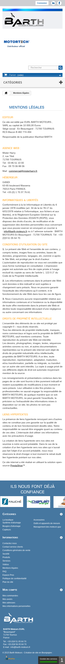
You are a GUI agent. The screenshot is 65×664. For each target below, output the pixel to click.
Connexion (42, 3)
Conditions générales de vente (16, 550)
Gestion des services (48, 659)
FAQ (4, 571)
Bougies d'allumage (11, 526)
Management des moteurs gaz (47, 527)
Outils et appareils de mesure (47, 523)
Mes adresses (8, 603)
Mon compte (9, 589)
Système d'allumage (11, 523)
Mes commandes (10, 595)
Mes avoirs (7, 599)
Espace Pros (8, 575)
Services (6, 561)
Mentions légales (10, 568)
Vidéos (5, 564)
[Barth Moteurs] (24, 19)
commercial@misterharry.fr (23, 171)
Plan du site (7, 582)
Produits (6, 557)
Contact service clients (12, 547)
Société (5, 554)
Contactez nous (9, 543)
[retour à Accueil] (6, 93)
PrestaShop (16, 465)
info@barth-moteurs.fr (15, 231)
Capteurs (6, 529)
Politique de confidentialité (14, 578)
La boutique (7, 520)
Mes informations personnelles (16, 606)
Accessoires (39, 520)
